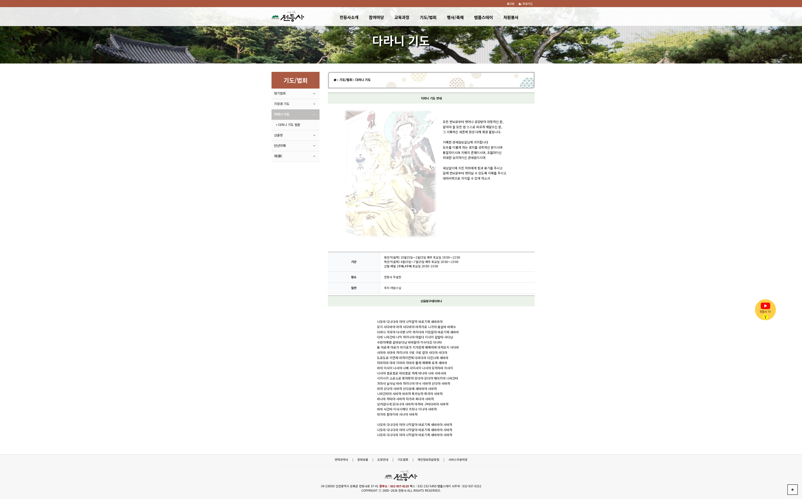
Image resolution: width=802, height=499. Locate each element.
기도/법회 (428, 17)
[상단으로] (792, 489)
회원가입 (527, 4)
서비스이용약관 (457, 459)
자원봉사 (510, 17)
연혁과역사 (341, 459)
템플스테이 (483, 17)
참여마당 (376, 17)
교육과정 (401, 17)
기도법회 (402, 459)
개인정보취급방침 (428, 459)
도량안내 (382, 459)
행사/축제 (455, 17)
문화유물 (362, 459)
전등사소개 (349, 17)
